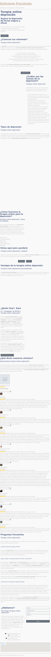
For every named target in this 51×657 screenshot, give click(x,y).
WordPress (21, 655)
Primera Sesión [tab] (3, 237)
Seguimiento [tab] (3, 240)
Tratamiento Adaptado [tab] (5, 239)
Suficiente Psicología (16, 3)
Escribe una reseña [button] (4, 390)
